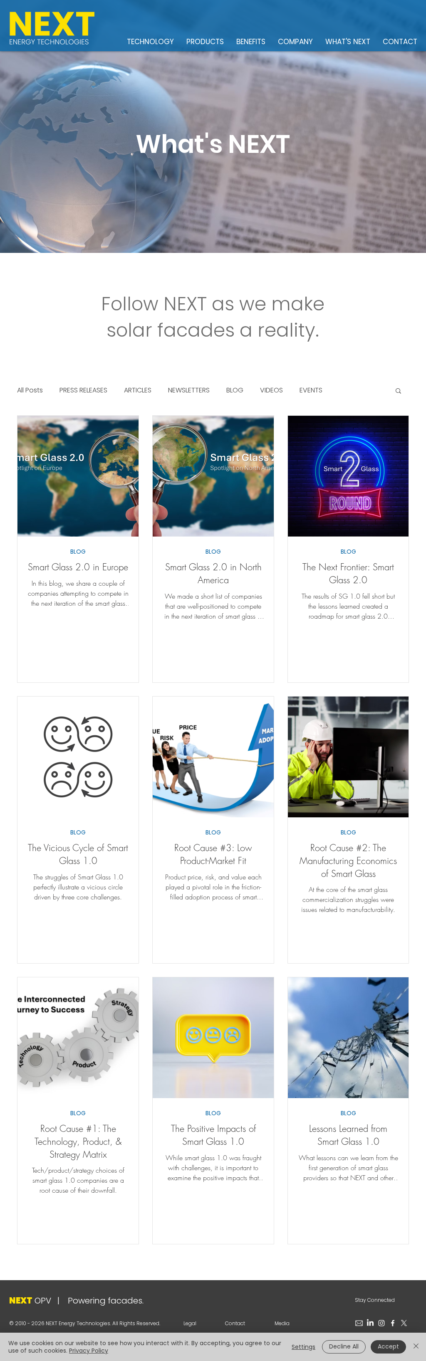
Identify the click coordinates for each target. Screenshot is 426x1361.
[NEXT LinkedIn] (370, 1323)
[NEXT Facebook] (393, 1323)
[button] (398, 391)
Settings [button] (303, 1347)
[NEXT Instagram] (381, 1323)
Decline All (344, 1346)
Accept (388, 1346)
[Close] (416, 1346)
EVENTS (311, 390)
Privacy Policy (88, 1350)
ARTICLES (137, 390)
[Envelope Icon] (359, 1323)
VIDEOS (271, 390)
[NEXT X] (404, 1323)
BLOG (234, 390)
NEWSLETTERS (189, 390)
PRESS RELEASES (83, 390)
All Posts (30, 390)
